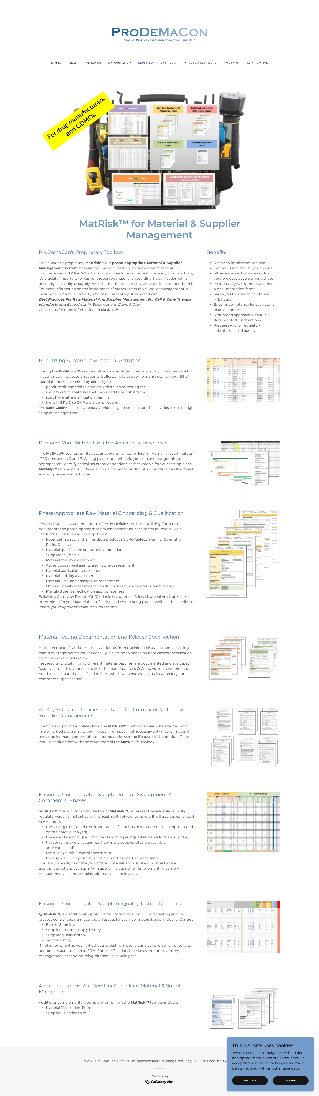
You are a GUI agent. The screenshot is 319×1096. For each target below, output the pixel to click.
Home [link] (56, 63)
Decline (250, 1080)
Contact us (48, 310)
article (151, 294)
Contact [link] (231, 63)
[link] (159, 33)
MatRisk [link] (145, 63)
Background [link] (119, 63)
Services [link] (93, 63)
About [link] (73, 63)
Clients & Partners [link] (200, 63)
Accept (290, 1080)
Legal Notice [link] (256, 63)
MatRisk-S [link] (168, 63)
